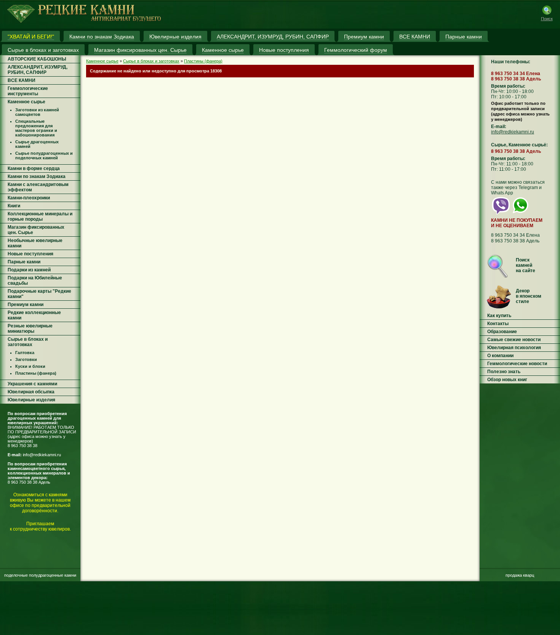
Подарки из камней (29, 270)
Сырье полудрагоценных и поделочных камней (44, 155)
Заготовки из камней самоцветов (37, 112)
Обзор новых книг (507, 379)
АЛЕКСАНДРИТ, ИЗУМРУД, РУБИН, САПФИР (37, 69)
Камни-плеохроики (29, 197)
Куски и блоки (30, 366)
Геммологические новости (517, 363)
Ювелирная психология (514, 347)
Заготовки (26, 359)
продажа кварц (520, 575)
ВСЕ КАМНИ (21, 80)
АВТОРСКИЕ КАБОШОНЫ (37, 59)
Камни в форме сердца (34, 168)
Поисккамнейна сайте (525, 265)
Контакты (498, 323)
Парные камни (24, 262)
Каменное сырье (26, 101)
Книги (14, 205)
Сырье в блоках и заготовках (28, 342)
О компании (500, 355)
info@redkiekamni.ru (42, 454)
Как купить (499, 315)
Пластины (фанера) (35, 373)
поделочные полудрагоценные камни (40, 575)
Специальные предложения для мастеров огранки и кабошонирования (36, 128)
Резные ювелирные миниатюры (30, 328)
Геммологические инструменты (28, 91)
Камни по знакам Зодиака (37, 176)
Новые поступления (30, 254)
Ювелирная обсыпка (31, 391)
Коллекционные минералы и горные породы (40, 216)
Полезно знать (503, 371)
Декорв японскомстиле (528, 296)
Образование (502, 331)
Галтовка (24, 352)
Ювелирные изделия (31, 399)
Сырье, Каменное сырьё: (519, 145)
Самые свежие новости (514, 339)
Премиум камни (25, 304)
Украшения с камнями (32, 383)
